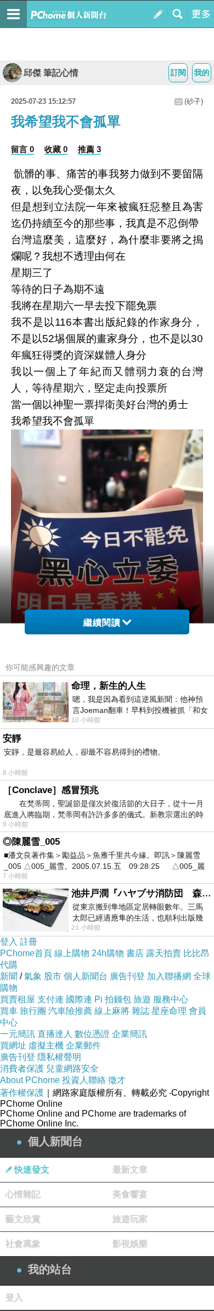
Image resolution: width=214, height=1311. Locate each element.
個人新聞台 (86, 976)
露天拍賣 (163, 953)
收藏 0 (55, 149)
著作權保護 (22, 1092)
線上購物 (71, 953)
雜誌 (140, 1011)
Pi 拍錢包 (112, 999)
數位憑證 (92, 1034)
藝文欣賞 (23, 1219)
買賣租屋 (17, 999)
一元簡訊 (17, 1034)
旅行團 (33, 1011)
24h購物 (108, 953)
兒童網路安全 (72, 1068)
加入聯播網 (169, 976)
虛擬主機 (46, 1045)
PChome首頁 (26, 953)
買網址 (13, 1045)
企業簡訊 (129, 1034)
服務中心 (170, 999)
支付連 (50, 999)
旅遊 (142, 999)
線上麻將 (111, 1011)
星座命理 (169, 1011)
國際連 (79, 999)
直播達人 (54, 1034)
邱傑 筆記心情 (51, 72)
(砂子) (193, 101)
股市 (52, 976)
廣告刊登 (127, 976)
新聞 (9, 976)
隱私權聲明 (59, 1057)
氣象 (33, 976)
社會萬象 (23, 1243)
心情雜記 (23, 1194)
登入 (9, 941)
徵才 (117, 1080)
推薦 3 (89, 149)
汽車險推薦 (70, 1011)
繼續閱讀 (102, 622)
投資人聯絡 (84, 1080)
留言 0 (22, 149)
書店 (135, 953)
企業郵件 (83, 1045)
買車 (9, 1011)
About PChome (30, 1080)
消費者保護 (22, 1068)
